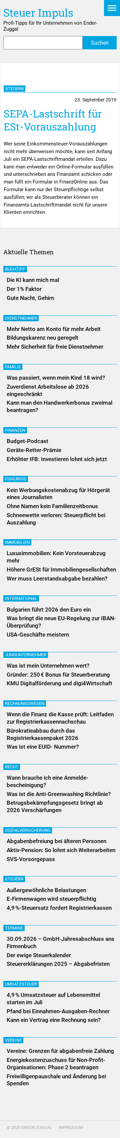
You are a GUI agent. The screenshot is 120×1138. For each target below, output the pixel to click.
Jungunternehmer (25, 654)
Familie (13, 366)
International (21, 598)
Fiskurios (15, 478)
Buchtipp (15, 269)
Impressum (71, 1127)
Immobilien (17, 542)
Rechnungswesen (24, 703)
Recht (11, 766)
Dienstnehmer (21, 318)
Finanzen (15, 430)
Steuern (14, 88)
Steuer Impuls (38, 12)
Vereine (13, 1040)
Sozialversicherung (27, 830)
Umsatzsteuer (21, 984)
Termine (14, 927)
